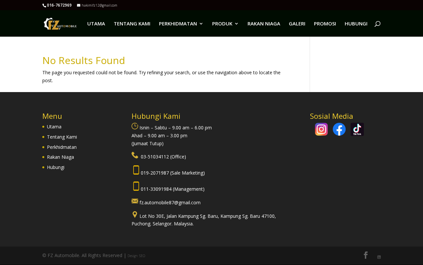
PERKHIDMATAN (178, 24)
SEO (142, 255)
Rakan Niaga (60, 157)
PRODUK (222, 24)
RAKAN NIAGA (264, 24)
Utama (54, 126)
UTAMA (96, 24)
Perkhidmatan (62, 147)
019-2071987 (155, 173)
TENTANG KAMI (132, 24)
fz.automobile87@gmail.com (170, 202)
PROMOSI (325, 24)
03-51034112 (155, 156)
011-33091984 (157, 189)
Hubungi (55, 167)
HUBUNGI (356, 24)
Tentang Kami (62, 137)
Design (133, 255)
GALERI (297, 24)
